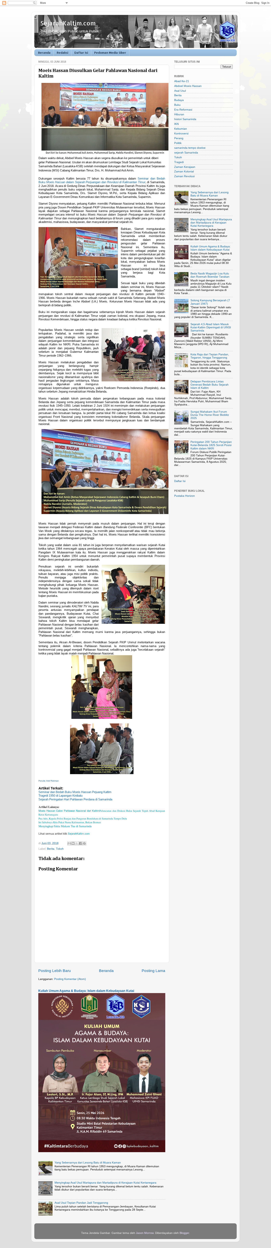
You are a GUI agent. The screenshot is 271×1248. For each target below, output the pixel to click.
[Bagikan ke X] (77, 843)
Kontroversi (181, 133)
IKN (176, 123)
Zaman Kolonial (184, 171)
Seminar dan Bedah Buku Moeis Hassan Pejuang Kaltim (74, 792)
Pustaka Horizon (184, 495)
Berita (50, 848)
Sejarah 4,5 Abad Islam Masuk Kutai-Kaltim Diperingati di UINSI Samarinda (210, 327)
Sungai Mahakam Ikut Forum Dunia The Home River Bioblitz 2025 (209, 415)
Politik (178, 143)
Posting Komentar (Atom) (70, 979)
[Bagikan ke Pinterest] (84, 843)
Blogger (184, 1232)
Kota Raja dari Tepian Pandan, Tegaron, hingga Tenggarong (209, 356)
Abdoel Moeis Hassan (188, 86)
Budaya (179, 100)
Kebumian (180, 128)
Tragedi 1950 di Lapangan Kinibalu (60, 795)
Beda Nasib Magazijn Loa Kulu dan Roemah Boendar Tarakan (209, 275)
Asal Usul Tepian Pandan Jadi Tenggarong (81, 1202)
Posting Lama (153, 971)
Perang (178, 138)
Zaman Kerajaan (184, 166)
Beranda (44, 52)
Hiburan (179, 114)
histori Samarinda (185, 119)
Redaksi (62, 52)
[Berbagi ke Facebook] (81, 843)
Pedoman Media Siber (110, 52)
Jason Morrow (145, 1232)
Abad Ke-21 (181, 81)
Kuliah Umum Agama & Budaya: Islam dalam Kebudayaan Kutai (86, 990)
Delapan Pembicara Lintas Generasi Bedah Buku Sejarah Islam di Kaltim (209, 384)
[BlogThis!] (73, 843)
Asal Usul (180, 90)
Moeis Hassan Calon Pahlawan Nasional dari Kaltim (68, 811)
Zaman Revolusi (184, 176)
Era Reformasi (183, 109)
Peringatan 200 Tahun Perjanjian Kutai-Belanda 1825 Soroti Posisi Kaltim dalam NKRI (211, 445)
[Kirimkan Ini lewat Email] (69, 843)
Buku (177, 104)
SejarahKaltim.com (68, 23)
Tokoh (60, 848)
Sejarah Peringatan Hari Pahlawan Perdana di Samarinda (75, 799)
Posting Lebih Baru (54, 971)
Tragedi (179, 162)
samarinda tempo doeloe (190, 147)
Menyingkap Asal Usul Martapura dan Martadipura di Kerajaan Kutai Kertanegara (105, 1182)
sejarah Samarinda (186, 152)
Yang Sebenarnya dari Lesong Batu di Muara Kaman (88, 1162)
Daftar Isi (81, 52)
